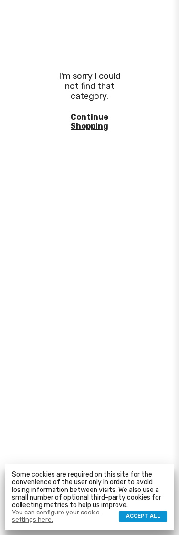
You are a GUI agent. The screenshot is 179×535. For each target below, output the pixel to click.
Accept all (143, 516)
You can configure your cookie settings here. (56, 516)
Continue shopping (89, 121)
